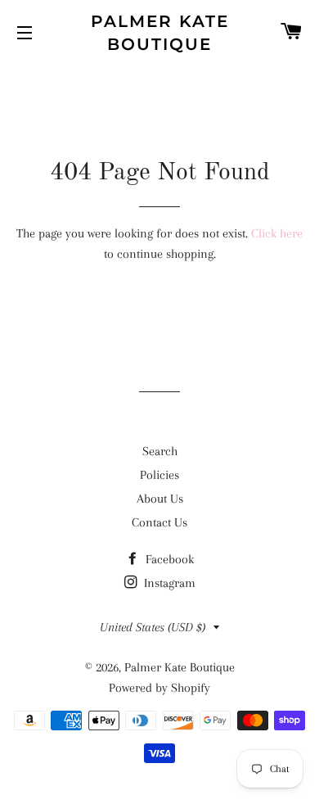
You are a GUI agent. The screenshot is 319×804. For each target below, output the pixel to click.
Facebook (168, 559)
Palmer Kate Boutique (160, 32)
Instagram (168, 583)
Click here (277, 233)
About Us (160, 498)
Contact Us (159, 522)
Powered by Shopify (159, 687)
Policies (159, 474)
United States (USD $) (152, 627)
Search (159, 451)
